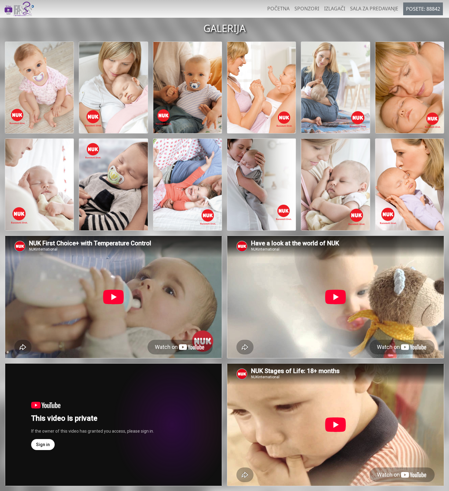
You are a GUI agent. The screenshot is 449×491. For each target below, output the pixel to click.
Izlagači (334, 8)
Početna (278, 8)
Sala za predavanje (374, 8)
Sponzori (306, 8)
